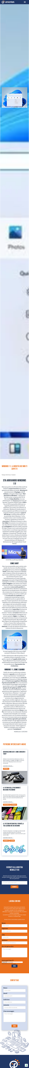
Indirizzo (6, 999)
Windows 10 (16, 500)
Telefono (4, 940)
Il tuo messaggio (8, 1011)
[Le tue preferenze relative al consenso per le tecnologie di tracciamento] (26, 1065)
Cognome (5, 928)
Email (5, 993)
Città (3, 935)
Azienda (6, 1005)
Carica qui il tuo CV (8, 960)
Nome (4, 923)
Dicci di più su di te (7, 946)
